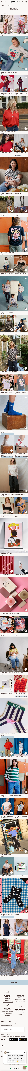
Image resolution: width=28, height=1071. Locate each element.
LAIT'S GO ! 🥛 (20, 540)
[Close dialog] (26, 527)
